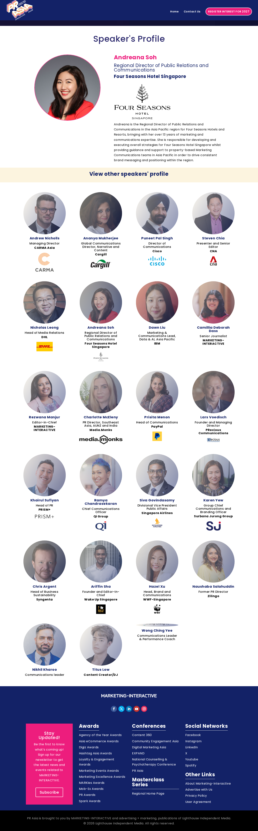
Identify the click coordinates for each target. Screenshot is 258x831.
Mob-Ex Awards (91, 789)
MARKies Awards (92, 783)
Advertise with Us (198, 789)
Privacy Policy (196, 795)
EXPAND (138, 753)
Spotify (190, 765)
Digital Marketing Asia (149, 747)
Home (174, 11)
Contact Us (192, 11)
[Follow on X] (121, 709)
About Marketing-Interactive (208, 783)
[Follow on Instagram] (144, 709)
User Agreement (198, 802)
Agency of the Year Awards (100, 735)
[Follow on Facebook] (114, 709)
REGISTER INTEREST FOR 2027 (228, 11)
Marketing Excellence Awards (102, 777)
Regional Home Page (148, 793)
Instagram (193, 741)
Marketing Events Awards (99, 771)
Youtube (191, 759)
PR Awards (87, 795)
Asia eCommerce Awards (99, 741)
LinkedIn (191, 747)
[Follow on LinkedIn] (129, 709)
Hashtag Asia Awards (95, 753)
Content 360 (142, 735)
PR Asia (137, 771)
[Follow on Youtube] (137, 709)
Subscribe (49, 792)
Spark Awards (90, 801)
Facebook (193, 735)
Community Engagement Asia (155, 741)
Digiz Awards (89, 747)
